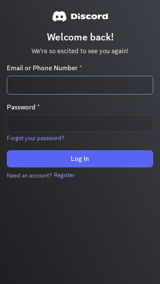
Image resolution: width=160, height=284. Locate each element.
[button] (35, 138)
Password (23, 107)
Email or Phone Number (44, 68)
